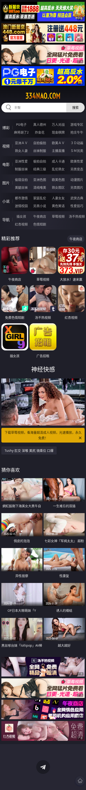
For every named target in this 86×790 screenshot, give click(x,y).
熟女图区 (58, 187)
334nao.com (43, 95)
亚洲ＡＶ (21, 143)
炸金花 (39, 132)
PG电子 (21, 124)
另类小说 (39, 206)
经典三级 (39, 169)
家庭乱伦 (39, 198)
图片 (6, 182)
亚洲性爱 (21, 161)
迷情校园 (21, 206)
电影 (6, 164)
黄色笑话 (58, 206)
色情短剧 (39, 224)
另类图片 (76, 187)
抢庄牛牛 (76, 132)
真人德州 (39, 124)
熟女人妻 (21, 150)
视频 (6, 146)
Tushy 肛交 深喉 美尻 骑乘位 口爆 (29, 450)
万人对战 (58, 124)
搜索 (75, 107)
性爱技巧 (76, 206)
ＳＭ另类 (76, 150)
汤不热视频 (77, 216)
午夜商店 (39, 216)
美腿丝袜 (21, 187)
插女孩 (21, 216)
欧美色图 (58, 179)
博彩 (6, 127)
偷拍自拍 (39, 161)
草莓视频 (58, 216)
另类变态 (76, 169)
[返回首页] (80, 780)
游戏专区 (76, 124)
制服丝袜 (21, 169)
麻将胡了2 (21, 132)
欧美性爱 (76, 161)
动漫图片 (76, 179)
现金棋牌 (58, 132)
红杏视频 (21, 224)
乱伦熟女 (58, 169)
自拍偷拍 (39, 143)
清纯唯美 (39, 187)
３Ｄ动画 (76, 143)
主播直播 (58, 150)
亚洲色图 (39, 179)
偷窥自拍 (21, 179)
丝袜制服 (39, 150)
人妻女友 (58, 198)
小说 (6, 201)
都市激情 (21, 198)
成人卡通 (58, 161)
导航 (6, 219)
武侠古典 (76, 198)
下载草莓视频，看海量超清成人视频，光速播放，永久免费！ (43, 435)
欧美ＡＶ (58, 143)
